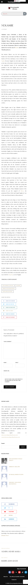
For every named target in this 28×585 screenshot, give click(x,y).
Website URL (6, 370)
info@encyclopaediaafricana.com (9, 435)
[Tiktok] (22, 572)
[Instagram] (12, 572)
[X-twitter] (16, 572)
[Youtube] (19, 572)
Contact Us (14, 579)
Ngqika (3, 61)
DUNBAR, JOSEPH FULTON (16, 474)
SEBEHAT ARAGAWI (14, 466)
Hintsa (22, 191)
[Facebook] (9, 572)
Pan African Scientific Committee (17, 576)
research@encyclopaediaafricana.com (10, 437)
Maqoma (11, 274)
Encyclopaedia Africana (8, 285)
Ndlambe (18, 285)
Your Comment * (8, 341)
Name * (5, 362)
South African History (7, 291)
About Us (6, 576)
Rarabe (16, 47)
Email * (17, 362)
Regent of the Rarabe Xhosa (9, 288)
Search (3, 443)
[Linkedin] (25, 572)
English (17, 0)
